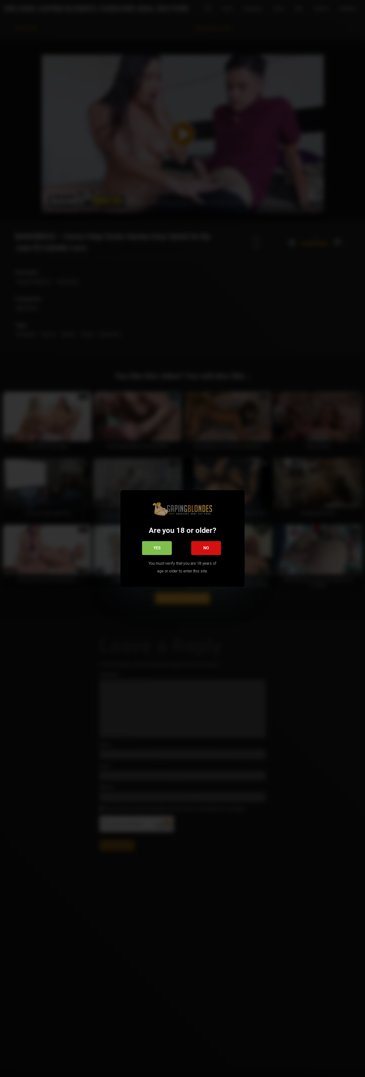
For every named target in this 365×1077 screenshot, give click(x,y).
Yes (157, 548)
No (206, 548)
